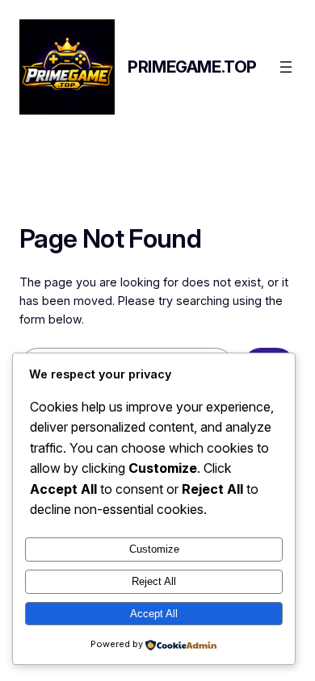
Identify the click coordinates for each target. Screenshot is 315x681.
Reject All (154, 581)
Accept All (154, 614)
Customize (154, 549)
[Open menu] (286, 67)
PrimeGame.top (192, 67)
